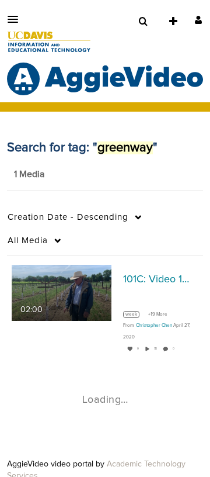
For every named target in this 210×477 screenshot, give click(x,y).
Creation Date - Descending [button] (68, 217)
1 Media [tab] (29, 174)
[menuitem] (143, 21)
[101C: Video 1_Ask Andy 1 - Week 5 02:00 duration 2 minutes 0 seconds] (61, 293)
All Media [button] (28, 240)
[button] (16, 19)
